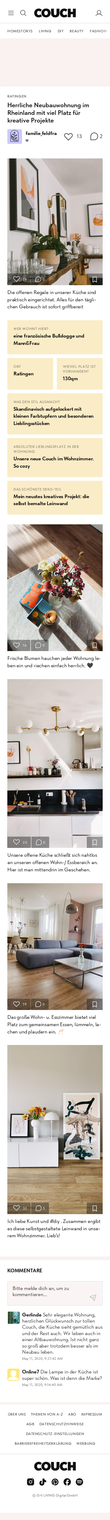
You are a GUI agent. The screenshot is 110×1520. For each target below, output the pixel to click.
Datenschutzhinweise (61, 1424)
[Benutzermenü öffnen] (99, 13)
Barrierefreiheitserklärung (43, 1443)
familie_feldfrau (41, 136)
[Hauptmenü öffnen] (11, 13)
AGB (30, 1424)
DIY (61, 31)
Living (45, 31)
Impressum (91, 1414)
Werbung (85, 1443)
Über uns (17, 1414)
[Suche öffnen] (23, 13)
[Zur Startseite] (54, 13)
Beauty (77, 31)
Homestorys (20, 31)
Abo (72, 1414)
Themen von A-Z (47, 1414)
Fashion (98, 31)
